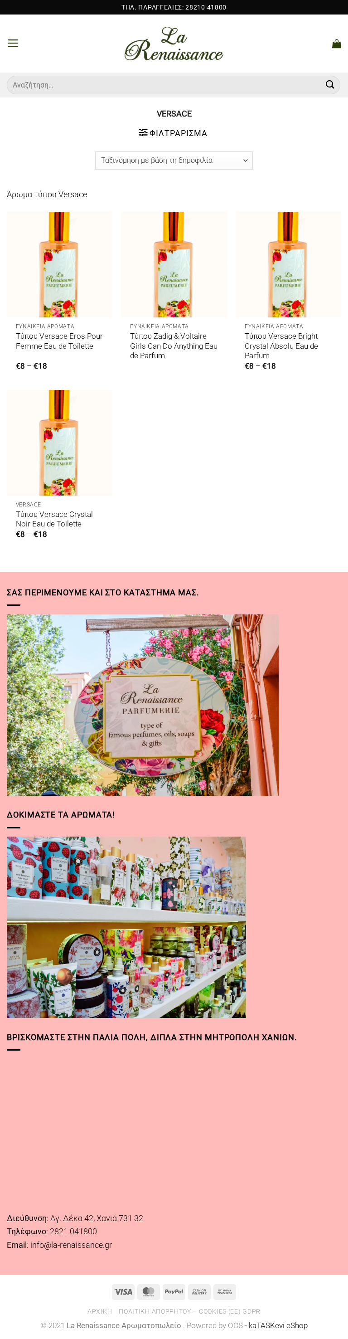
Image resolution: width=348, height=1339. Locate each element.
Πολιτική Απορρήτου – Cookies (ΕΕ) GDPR (190, 1311)
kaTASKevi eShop (278, 1325)
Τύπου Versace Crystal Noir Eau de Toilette (54, 519)
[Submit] (330, 85)
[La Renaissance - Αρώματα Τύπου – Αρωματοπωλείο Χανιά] (174, 43)
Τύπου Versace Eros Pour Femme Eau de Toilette (59, 341)
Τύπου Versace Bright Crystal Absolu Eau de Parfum (281, 346)
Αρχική (99, 1311)
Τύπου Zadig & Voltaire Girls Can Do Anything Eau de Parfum (174, 346)
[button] (13, 43)
